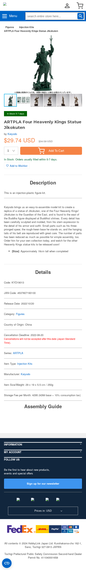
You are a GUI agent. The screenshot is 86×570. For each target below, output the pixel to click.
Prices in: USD (43, 510)
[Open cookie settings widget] (7, 563)
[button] (74, 41)
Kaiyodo (12, 134)
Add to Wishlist (18, 166)
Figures (9, 27)
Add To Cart (56, 150)
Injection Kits (26, 27)
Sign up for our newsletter (43, 483)
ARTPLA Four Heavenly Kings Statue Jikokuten (31, 31)
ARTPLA (18, 353)
